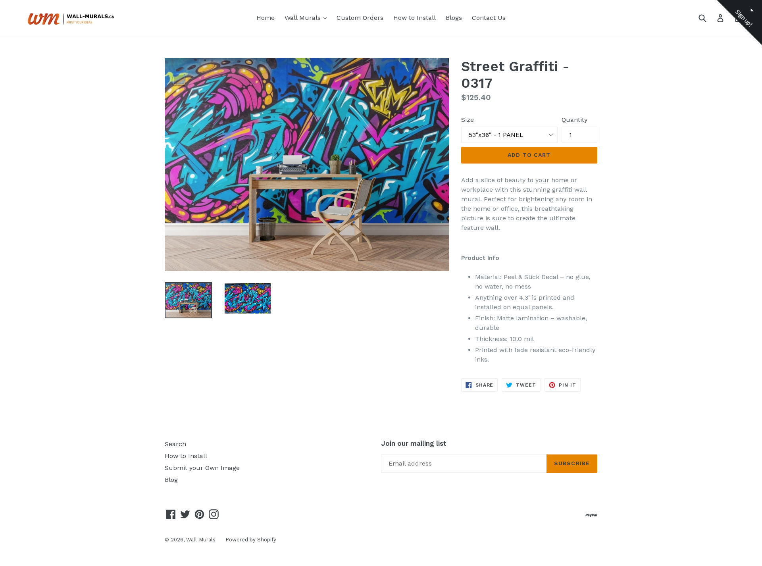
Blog (171, 479)
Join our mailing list (413, 443)
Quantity (574, 119)
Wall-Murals (201, 540)
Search (175, 444)
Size (467, 119)
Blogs (454, 17)
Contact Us (489, 17)
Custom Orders (360, 17)
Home (265, 17)
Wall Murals (308, 17)
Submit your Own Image (202, 468)
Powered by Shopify (250, 540)
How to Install (414, 17)
